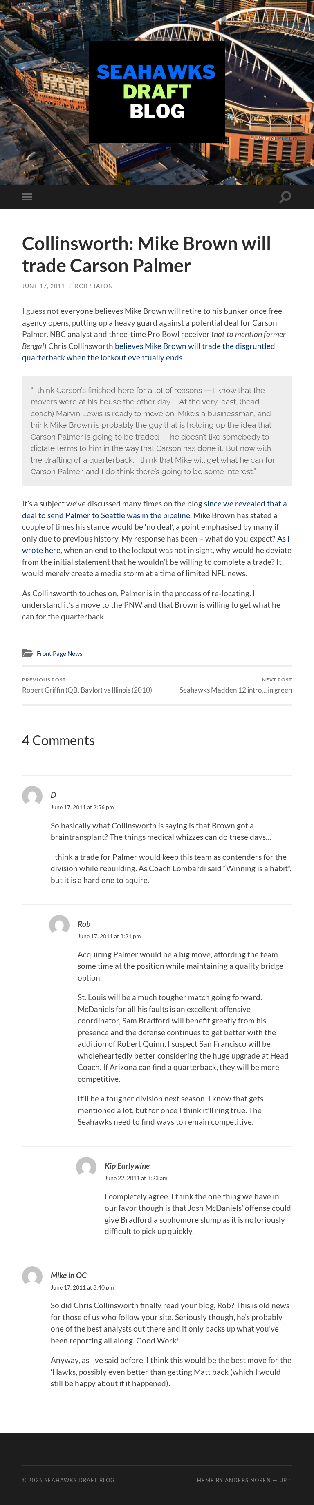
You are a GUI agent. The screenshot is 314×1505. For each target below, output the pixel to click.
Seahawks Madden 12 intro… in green (235, 685)
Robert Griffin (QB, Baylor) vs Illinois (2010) (87, 685)
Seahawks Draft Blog (80, 1480)
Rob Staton (94, 285)
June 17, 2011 (43, 285)
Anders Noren (248, 1480)
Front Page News (60, 653)
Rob (84, 923)
